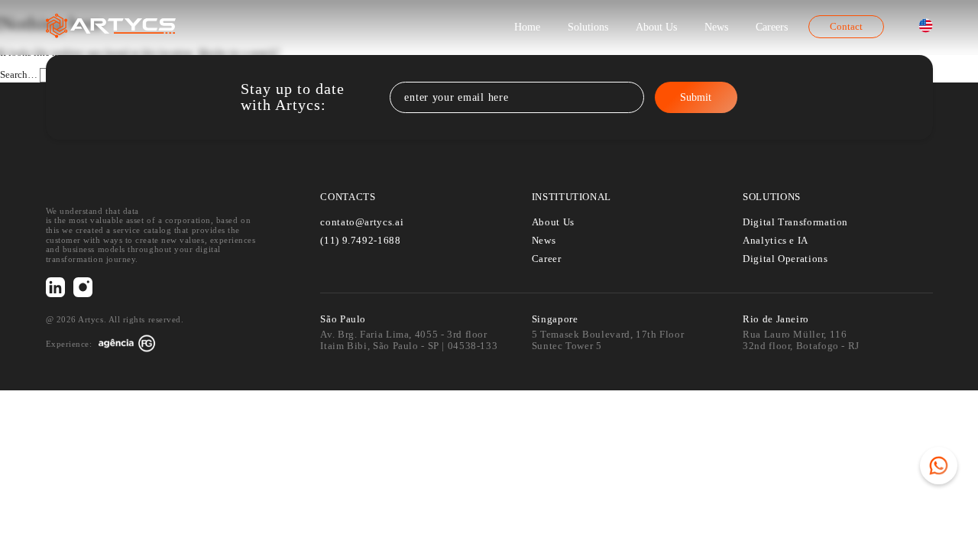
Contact (846, 26)
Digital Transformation (795, 222)
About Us (656, 27)
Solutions (588, 27)
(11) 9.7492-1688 (360, 240)
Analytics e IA (775, 240)
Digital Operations (785, 259)
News (716, 27)
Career (547, 259)
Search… (18, 75)
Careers (772, 27)
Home (527, 27)
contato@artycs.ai (361, 222)
